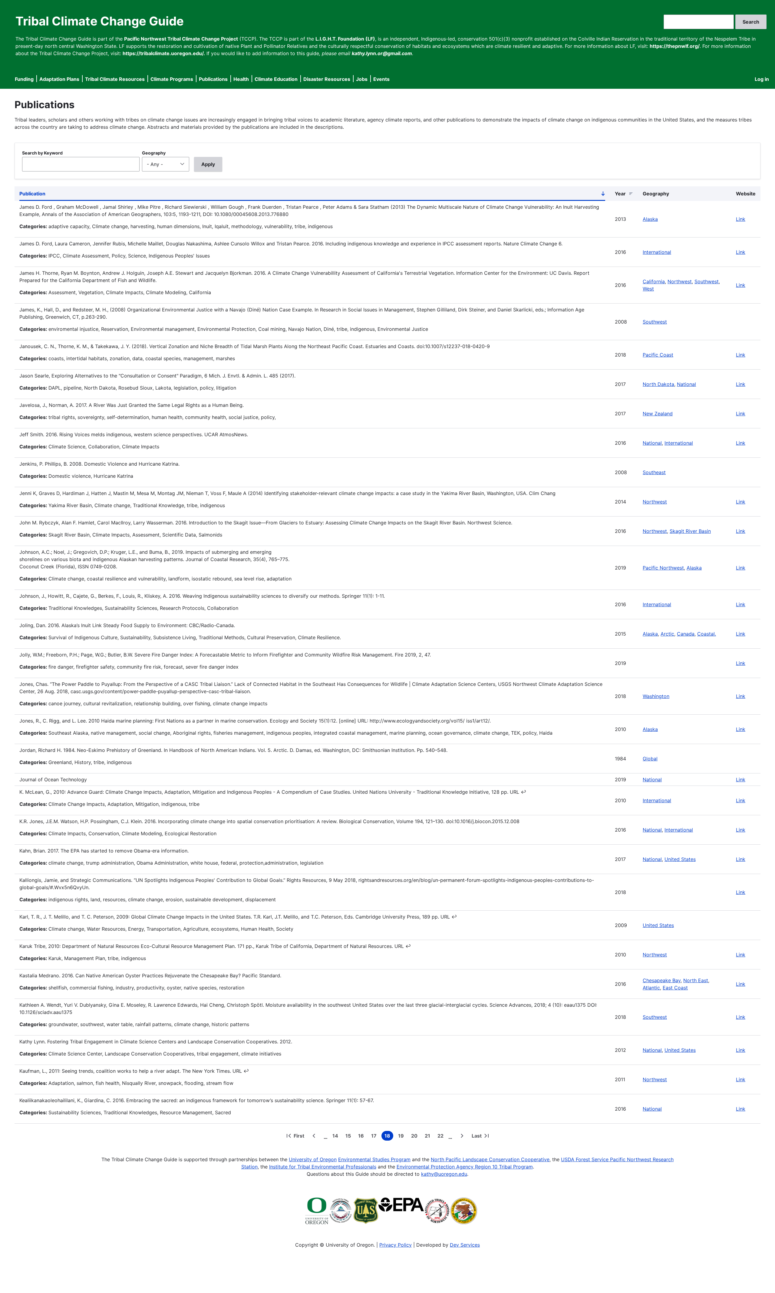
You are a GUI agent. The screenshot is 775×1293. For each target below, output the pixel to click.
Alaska (650, 219)
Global (650, 759)
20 (415, 1137)
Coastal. (706, 634)
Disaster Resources (326, 79)
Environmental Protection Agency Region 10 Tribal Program (465, 1167)
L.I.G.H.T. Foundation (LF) (345, 39)
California (654, 281)
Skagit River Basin (690, 531)
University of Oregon (313, 1159)
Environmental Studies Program (374, 1159)
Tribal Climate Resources (115, 79)
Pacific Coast (658, 355)
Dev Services (465, 1245)
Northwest (680, 281)
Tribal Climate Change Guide (99, 21)
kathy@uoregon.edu (444, 1174)
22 (441, 1137)
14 (336, 1137)
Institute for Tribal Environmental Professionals (322, 1167)
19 (402, 1137)
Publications (213, 79)
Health (241, 79)
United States (680, 859)
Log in (762, 79)
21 (429, 1137)
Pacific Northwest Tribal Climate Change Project (181, 39)
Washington (656, 696)
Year (620, 194)
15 (349, 1137)
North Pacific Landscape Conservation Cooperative (490, 1159)
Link (740, 219)
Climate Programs (171, 79)
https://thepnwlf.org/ (675, 46)
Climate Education (276, 79)
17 (375, 1137)
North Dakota (658, 384)
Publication (312, 195)
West (648, 289)
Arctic (667, 634)
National (686, 384)
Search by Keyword (42, 152)
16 (362, 1137)
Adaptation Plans (59, 79)
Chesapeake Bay (662, 980)
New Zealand (658, 414)
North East (695, 980)
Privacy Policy (395, 1245)
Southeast (654, 472)
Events (381, 79)
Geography (154, 152)
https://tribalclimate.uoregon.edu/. (164, 53)
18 (388, 1137)
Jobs (362, 79)
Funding (24, 79)
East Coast (675, 988)
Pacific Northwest (663, 568)
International (657, 252)
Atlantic (651, 988)
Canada (685, 634)
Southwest (706, 281)
